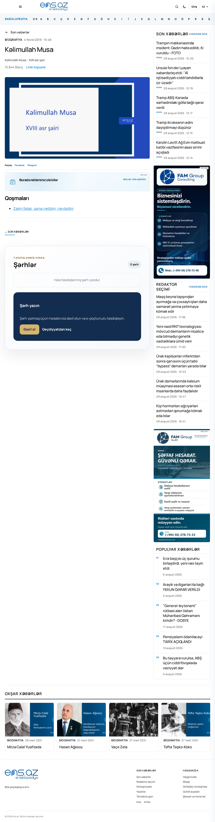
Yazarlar (141, 791)
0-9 (35, 19)
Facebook (19, 165)
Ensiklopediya (16, 19)
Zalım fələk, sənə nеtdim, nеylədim (43, 208)
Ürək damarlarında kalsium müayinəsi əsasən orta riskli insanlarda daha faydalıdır (178, 386)
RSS (138, 802)
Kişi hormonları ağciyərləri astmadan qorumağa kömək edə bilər (179, 410)
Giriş (194, 6)
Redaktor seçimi (145, 782)
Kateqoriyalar (144, 786)
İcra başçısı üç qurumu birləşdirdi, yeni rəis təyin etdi (183, 563)
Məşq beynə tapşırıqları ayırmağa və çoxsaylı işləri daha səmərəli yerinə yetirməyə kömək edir (181, 304)
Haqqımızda (190, 777)
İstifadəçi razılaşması (195, 786)
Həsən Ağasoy (71, 746)
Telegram (32, 165)
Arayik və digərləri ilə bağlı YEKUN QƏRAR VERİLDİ (183, 587)
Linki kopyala (36, 67)
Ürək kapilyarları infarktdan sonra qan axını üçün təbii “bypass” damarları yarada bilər (181, 361)
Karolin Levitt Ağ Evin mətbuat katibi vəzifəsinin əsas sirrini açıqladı (180, 147)
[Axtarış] (176, 6)
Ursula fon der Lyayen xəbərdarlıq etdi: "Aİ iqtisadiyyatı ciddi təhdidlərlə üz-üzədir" (179, 75)
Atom (147, 802)
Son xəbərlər (143, 777)
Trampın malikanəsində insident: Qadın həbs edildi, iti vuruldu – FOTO (179, 48)
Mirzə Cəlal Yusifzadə (24, 746)
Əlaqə (186, 782)
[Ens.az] (54, 7)
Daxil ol (29, 329)
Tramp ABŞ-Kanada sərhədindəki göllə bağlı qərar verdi (180, 102)
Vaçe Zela (119, 746)
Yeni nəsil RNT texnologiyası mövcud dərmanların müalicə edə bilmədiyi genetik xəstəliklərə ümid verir (179, 334)
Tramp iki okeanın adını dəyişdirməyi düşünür (174, 125)
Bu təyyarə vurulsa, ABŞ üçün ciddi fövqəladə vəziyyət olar (182, 663)
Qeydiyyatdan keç (56, 329)
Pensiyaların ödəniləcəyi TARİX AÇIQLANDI (182, 639)
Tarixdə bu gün (144, 796)
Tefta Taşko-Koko (177, 746)
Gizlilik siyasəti (191, 791)
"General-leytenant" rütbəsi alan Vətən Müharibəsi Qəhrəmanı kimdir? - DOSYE (181, 613)
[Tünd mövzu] (184, 6)
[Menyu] (20, 6)
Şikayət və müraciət (194, 796)
